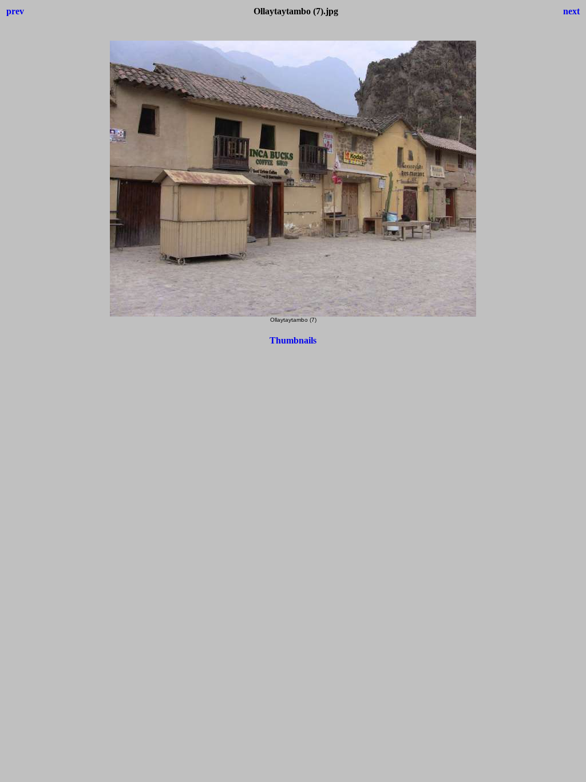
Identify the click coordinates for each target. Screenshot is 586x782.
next (571, 11)
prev (15, 11)
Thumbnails (293, 340)
